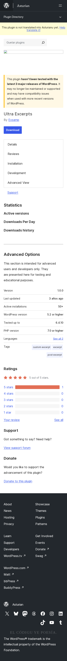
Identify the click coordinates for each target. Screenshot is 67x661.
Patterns (41, 524)
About (8, 504)
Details (12, 144)
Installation (15, 163)
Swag (41, 556)
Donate (42, 549)
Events (40, 543)
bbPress (11, 581)
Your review (12, 420)
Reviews (13, 154)
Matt (9, 574)
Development (17, 173)
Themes (40, 511)
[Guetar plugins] (43, 42)
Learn (7, 536)
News (8, 511)
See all (58, 420)
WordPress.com (16, 568)
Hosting (9, 517)
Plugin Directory (13, 16)
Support (12, 192)
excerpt (57, 347)
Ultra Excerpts (18, 113)
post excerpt (55, 354)
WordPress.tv (15, 556)
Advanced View (18, 182)
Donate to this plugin (18, 481)
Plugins (40, 517)
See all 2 (58, 338)
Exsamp (13, 120)
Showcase (42, 504)
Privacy (9, 524)
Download (12, 130)
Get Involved (44, 536)
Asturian (17, 604)
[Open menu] (61, 5)
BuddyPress (14, 587)
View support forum (17, 448)
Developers (11, 549)
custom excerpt (41, 347)
